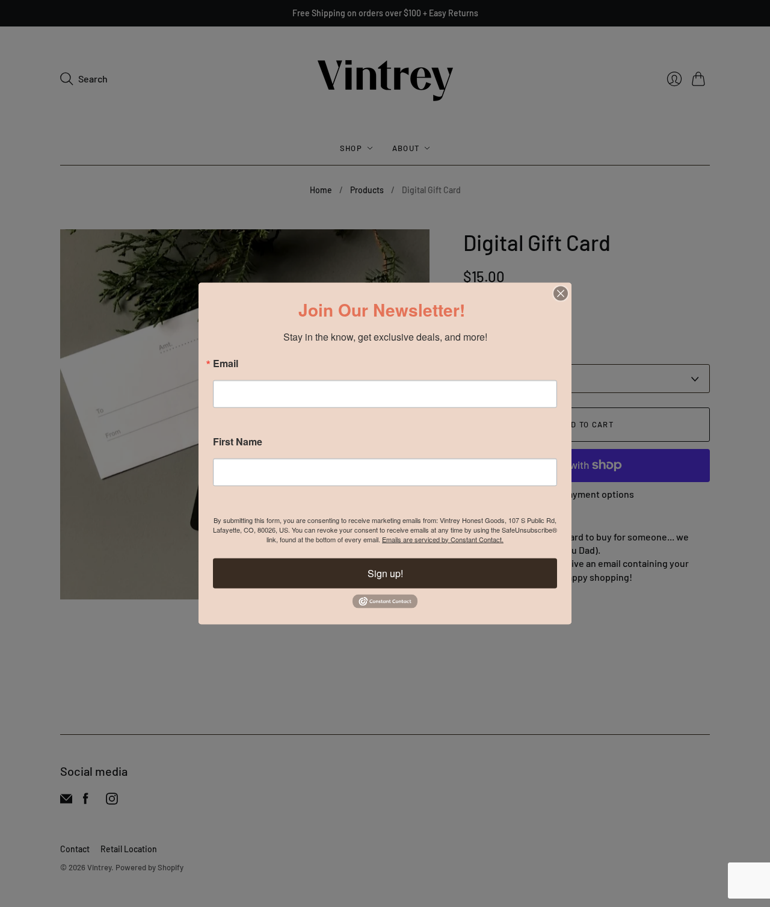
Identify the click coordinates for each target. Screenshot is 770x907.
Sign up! (385, 573)
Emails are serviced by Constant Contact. (443, 538)
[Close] (560, 293)
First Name (237, 441)
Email (225, 363)
